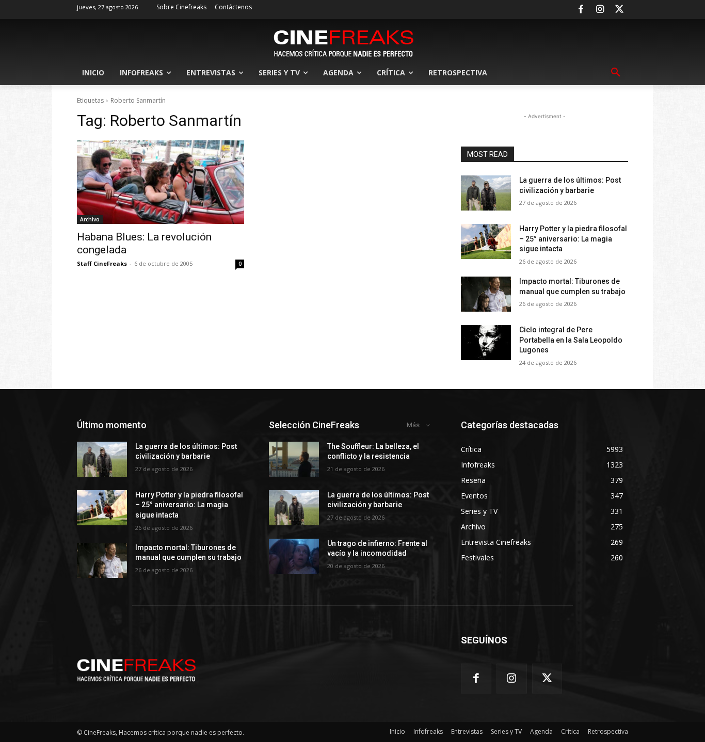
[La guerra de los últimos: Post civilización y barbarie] (486, 193)
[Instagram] (600, 10)
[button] (615, 72)
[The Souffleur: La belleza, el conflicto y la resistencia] (294, 459)
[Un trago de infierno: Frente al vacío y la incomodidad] (294, 556)
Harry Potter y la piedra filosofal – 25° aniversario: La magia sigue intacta (573, 238)
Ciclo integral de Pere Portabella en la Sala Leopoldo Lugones (570, 340)
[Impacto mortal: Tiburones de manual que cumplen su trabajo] (486, 294)
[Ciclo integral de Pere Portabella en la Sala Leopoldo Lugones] (486, 342)
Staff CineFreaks (102, 263)
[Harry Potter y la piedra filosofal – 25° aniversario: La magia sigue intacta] (486, 241)
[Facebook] (580, 10)
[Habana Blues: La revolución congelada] (160, 182)
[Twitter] (619, 10)
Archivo (90, 219)
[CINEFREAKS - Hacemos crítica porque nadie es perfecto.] (343, 42)
